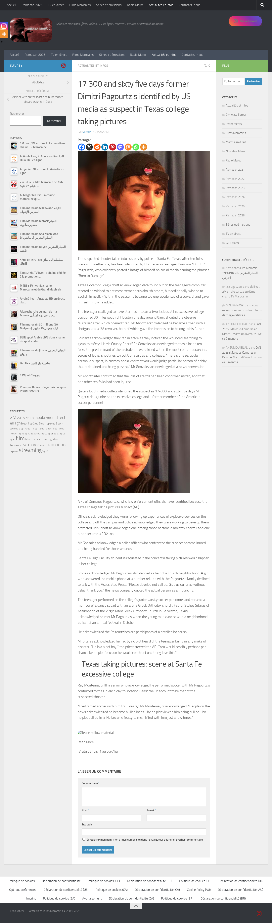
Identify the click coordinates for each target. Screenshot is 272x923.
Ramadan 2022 (235, 179)
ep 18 (21, 433)
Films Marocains (80, 5)
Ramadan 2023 (235, 188)
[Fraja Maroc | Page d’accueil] (31, 30)
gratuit (54, 439)
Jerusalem (15, 445)
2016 (28, 418)
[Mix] (128, 147)
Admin (87, 132)
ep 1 (26, 423)
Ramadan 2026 (32, 5)
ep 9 (17, 428)
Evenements (234, 124)
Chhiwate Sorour (236, 114)
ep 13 (44, 428)
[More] (143, 147)
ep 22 (44, 433)
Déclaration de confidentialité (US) (65, 890)
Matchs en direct (236, 142)
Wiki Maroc (232, 243)
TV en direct (56, 5)
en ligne (16, 423)
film (20, 438)
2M (13, 417)
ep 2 (32, 423)
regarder (14, 451)
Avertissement (92, 898)
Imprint (31, 898)
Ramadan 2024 (235, 197)
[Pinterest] (112, 147)
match (43, 445)
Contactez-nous (189, 5)
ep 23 (50, 433)
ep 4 (43, 423)
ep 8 (12, 428)
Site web (87, 824)
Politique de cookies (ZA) (59, 898)
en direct (57, 417)
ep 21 (39, 433)
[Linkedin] (104, 147)
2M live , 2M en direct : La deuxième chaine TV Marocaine (241, 291)
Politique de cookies (22, 881)
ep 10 (24, 428)
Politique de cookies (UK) (195, 881)
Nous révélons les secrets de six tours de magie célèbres (242, 310)
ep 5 (49, 423)
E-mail (151, 810)
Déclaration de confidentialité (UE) (149, 881)
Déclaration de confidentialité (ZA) (131, 898)
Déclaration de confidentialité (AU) (240, 890)
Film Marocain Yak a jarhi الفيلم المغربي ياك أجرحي (240, 273)
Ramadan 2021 (235, 169)
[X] (89, 147)
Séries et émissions (108, 5)
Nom (85, 810)
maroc (34, 444)
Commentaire (91, 783)
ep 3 (38, 423)
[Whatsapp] (135, 147)
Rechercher (17, 113)
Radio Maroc (135, 5)
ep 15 (58, 428)
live (24, 444)
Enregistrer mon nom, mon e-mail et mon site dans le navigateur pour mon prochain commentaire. (144, 839)
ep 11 (30, 428)
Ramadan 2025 (235, 206)
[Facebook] (81, 147)
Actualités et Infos (161, 5)
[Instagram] (4, 26)
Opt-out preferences (22, 890)
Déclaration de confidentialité (61, 881)
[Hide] (1, 41)
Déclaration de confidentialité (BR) (223, 898)
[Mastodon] (120, 147)
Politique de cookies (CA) (112, 890)
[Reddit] (97, 147)
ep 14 (51, 428)
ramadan (57, 444)
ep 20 (33, 433)
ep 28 (62, 433)
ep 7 (60, 423)
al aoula (38, 417)
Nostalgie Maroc (236, 151)
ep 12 (38, 428)
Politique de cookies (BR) (177, 898)
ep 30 (12, 439)
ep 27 (57, 433)
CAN (48, 418)
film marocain (33, 439)
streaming (30, 450)
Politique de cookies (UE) (104, 881)
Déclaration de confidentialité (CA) (157, 890)
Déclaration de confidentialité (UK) (240, 881)
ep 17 (16, 433)
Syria (45, 451)
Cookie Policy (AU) (199, 890)
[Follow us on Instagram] (63, 65)
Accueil (11, 5)
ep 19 (27, 433)
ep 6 (54, 423)
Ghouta (46, 439)
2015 (21, 418)
